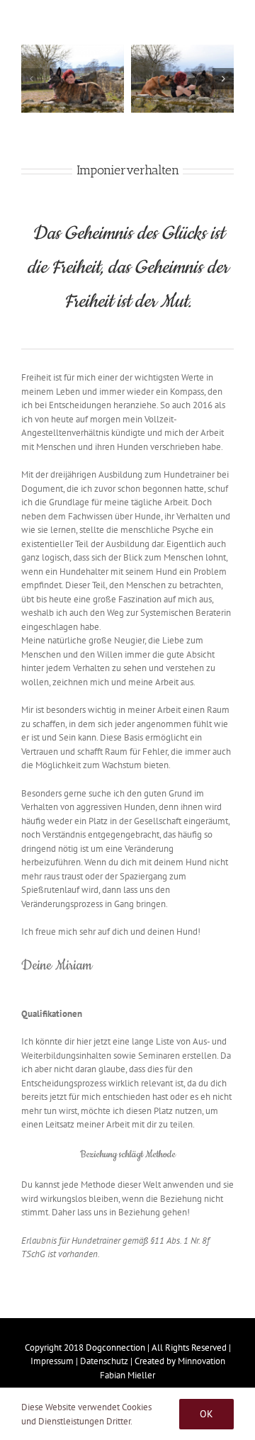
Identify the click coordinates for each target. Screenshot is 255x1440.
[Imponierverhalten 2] (182, 79)
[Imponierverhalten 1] (72, 79)
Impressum (52, 1361)
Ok (206, 1413)
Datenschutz (104, 1361)
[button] (31, 78)
